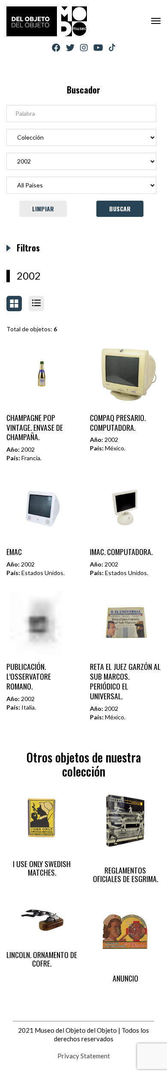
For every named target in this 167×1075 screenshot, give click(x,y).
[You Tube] (98, 47)
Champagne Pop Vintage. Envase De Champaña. (34, 427)
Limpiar (43, 208)
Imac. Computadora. (121, 551)
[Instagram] (84, 47)
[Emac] (42, 508)
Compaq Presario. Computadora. (118, 422)
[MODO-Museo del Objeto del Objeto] (46, 21)
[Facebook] (56, 47)
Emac (14, 551)
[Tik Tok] (112, 48)
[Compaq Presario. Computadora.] (125, 374)
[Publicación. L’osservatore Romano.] (42, 623)
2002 (29, 275)
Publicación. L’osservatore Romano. (28, 676)
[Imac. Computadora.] (125, 508)
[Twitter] (70, 47)
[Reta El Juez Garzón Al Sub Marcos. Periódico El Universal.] (125, 623)
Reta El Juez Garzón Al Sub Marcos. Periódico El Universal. (125, 681)
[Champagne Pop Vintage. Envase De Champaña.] (42, 374)
